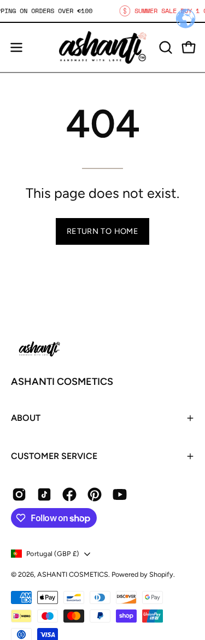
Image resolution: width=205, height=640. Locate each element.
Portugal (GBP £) (52, 554)
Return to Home (102, 231)
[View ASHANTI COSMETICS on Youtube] (120, 494)
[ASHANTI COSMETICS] (103, 47)
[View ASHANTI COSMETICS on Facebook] (69, 494)
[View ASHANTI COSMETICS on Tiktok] (44, 494)
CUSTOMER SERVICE (54, 456)
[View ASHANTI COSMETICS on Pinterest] (94, 494)
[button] (164, 47)
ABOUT (25, 418)
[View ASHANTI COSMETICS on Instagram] (19, 494)
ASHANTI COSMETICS (62, 382)
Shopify (161, 574)
